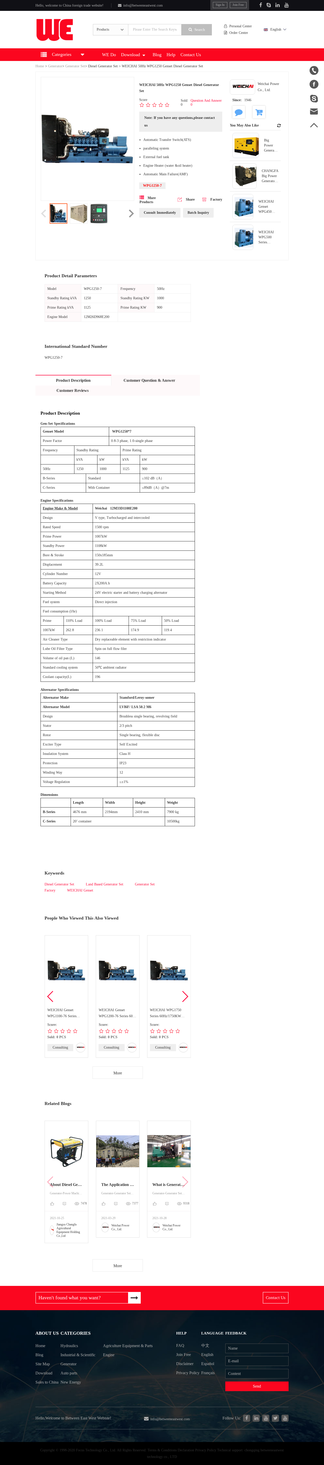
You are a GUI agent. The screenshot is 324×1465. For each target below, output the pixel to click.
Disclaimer (184, 1364)
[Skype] (269, 5)
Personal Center (240, 26)
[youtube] (285, 1418)
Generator (55, 66)
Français (208, 1373)
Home (39, 66)
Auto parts (68, 1373)
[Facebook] (260, 5)
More (117, 1073)
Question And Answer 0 (206, 103)
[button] (184, 996)
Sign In (220, 5)
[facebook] (246, 1418)
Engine (108, 1355)
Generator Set (75, 66)
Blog (157, 54)
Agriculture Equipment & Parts (128, 1346)
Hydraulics (69, 1346)
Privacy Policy (187, 1373)
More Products (147, 200)
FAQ (180, 1345)
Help (171, 54)
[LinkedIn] (277, 5)
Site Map (42, 1364)
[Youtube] (286, 5)
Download (130, 54)
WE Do (109, 54)
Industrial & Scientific (77, 1355)
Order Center (238, 33)
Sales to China (46, 1382)
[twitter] (275, 1418)
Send (257, 1386)
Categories (75, 1333)
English (275, 29)
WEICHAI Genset (80, 890)
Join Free (238, 5)
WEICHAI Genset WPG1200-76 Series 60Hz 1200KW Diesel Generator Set (118, 1013)
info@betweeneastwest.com (143, 5)
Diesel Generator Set (103, 66)
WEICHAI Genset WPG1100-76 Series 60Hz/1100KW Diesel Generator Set (62, 1013)
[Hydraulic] (265, 1418)
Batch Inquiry (198, 213)
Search (199, 30)
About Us (47, 1333)
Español (207, 1364)
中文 (205, 1345)
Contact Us (190, 54)
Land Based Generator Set (104, 884)
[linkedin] (256, 1418)
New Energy (70, 1382)
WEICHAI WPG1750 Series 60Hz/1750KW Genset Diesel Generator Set (167, 1013)
